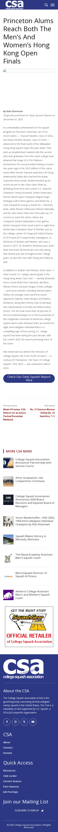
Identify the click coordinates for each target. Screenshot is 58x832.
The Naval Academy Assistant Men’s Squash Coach (34, 556)
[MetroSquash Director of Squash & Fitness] (8, 576)
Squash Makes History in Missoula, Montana (30, 537)
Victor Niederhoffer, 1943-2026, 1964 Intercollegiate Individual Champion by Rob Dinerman (35, 521)
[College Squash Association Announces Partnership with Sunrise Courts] (8, 463)
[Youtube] (33, 722)
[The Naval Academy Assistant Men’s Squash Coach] (8, 558)
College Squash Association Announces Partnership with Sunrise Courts (33, 463)
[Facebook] (6, 722)
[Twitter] (24, 722)
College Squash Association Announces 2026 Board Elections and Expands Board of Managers (34, 501)
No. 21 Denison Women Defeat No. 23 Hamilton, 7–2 (42, 413)
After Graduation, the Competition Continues (30, 479)
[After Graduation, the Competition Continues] (8, 481)
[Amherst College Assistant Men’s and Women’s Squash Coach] (8, 595)
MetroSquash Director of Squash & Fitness (31, 574)
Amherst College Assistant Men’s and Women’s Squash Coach (32, 595)
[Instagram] (15, 722)
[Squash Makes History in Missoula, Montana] (8, 540)
